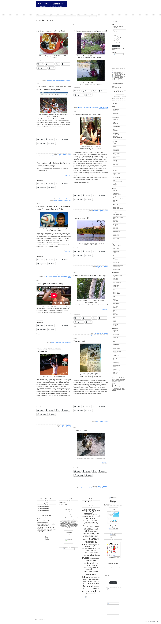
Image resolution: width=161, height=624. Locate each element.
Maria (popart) (116, 303)
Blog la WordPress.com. (40, 619)
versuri (91, 589)
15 (125, 96)
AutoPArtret (86, 512)
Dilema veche (115, 221)
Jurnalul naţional (95, 423)
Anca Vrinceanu (116, 334)
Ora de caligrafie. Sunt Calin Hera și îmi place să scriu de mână (46, 524)
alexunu (114, 247)
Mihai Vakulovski (116, 231)
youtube (69, 342)
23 (112, 100)
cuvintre (114, 283)
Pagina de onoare (116, 31)
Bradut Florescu (116, 193)
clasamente (94, 524)
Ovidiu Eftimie (116, 164)
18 (116, 98)
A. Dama (114, 143)
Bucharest (84, 516)
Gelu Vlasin (115, 225)
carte (96, 519)
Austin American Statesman (88, 422)
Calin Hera (89, 518)
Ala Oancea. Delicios (117, 245)
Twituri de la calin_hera (116, 87)
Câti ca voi (115, 345)
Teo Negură (115, 324)
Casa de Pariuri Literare (118, 217)
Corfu (97, 526)
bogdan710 (115, 337)
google (91, 546)
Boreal (114, 191)
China (94, 520)
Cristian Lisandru (116, 125)
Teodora (62, 520)
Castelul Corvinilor (87, 520)
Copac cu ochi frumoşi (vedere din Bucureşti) (90, 275)
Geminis (114, 154)
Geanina (66, 525)
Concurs (68, 16)
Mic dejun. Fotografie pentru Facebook (51, 30)
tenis (66, 342)
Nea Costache (116, 163)
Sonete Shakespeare (117, 137)
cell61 (63, 523)
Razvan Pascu (116, 207)
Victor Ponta (48, 379)
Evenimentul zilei (104, 422)
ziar (107, 423)
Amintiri (38, 16)
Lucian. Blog (115, 200)
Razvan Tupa (115, 236)
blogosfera (89, 514)
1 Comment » (105, 333)
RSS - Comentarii (63, 504)
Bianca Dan (115, 279)
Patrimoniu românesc (117, 203)
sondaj (94, 581)
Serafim (114, 165)
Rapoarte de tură (116, 205)
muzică (99, 211)
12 (118, 96)
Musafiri (85, 558)
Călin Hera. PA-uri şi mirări (51, 3)
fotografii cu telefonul (60, 80)
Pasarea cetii (115, 366)
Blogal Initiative (94, 512)
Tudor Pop (69, 526)
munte (98, 555)
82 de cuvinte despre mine (118, 26)
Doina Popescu (116, 149)
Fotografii (49, 16)
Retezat (85, 579)
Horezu (95, 546)
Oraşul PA (114, 385)
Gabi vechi (62, 525)
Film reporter (115, 224)
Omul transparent (116, 381)
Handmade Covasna (117, 256)
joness (66, 524)
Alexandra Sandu (116, 171)
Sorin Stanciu (115, 185)
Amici (94, 210)
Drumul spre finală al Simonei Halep (50, 283)
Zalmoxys (115, 373)
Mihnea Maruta (116, 113)
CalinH (115, 74)
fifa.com (59, 116)
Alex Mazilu (115, 170)
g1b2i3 (114, 151)
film (90, 536)
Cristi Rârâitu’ (115, 349)
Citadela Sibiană (116, 348)
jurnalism (89, 423)
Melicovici (115, 307)
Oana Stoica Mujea (117, 134)
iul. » (116, 103)
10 (114, 96)
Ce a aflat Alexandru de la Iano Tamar (87, 114)
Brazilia (55, 200)
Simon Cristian (116, 322)
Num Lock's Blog (116, 362)
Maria (114, 301)
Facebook (49, 80)
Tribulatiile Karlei (116, 370)
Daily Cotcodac (116, 251)
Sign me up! (115, 46)
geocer (114, 295)
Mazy (114, 201)
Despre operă (116, 110)
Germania (69, 155)
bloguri (96, 514)
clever (76, 523)
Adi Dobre (115, 107)
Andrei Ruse (115, 278)
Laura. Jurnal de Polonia (118, 198)
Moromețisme (115, 161)
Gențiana (39, 519)
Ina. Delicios (115, 259)
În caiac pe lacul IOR (81, 218)
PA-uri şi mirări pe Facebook (117, 83)
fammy (114, 289)
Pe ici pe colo (115, 204)
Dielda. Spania (116, 285)
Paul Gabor (115, 136)
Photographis (115, 183)
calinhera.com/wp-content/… (43, 506)
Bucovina (89, 516)
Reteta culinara (116, 263)
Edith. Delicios (116, 252)
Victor (68, 522)
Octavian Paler (116, 234)
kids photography (116, 177)
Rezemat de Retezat (118, 77)
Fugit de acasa (116, 355)
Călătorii (43, 16)
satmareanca (71, 520)
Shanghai (89, 581)
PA (113, 30)
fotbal (65, 155)
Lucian (114, 180)
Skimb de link (115, 33)
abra (61, 523)
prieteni (95, 572)
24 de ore (114, 384)
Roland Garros (54, 342)
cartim (114, 341)
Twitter (113, 86)
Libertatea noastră (118, 73)
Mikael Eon (115, 310)
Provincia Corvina (116, 235)
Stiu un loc (115, 210)
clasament (87, 524)
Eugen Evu (68, 527)
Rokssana (115, 318)
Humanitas (115, 229)
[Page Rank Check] (113, 528)
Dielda (114, 197)
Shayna (114, 320)
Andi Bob (67, 519)
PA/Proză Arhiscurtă (61, 16)
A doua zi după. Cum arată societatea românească (43, 521)
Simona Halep (61, 342)
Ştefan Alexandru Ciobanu (118, 139)
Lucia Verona (115, 300)
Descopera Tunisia (117, 196)
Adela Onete (115, 119)
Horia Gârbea (115, 228)
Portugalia (69, 156)
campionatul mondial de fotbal (48, 155)
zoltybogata (115, 375)
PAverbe (114, 382)
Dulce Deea (115, 286)
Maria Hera (115, 261)
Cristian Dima (115, 123)
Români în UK (116, 368)
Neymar (69, 277)
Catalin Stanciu (116, 342)
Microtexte (74, 526)
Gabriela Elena (116, 292)
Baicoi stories (115, 249)
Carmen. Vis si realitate (118, 340)
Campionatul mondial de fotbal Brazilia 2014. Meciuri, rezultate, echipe (53, 164)
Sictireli (114, 321)
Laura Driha (115, 158)
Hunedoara (86, 548)
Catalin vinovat (116, 344)
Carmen (114, 338)
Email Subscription (115, 36)
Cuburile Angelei (116, 126)
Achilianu (115, 274)
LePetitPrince (115, 132)
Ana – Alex (115, 333)
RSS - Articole (62, 502)
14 (123, 96)
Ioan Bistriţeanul (72, 519)
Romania (91, 579)
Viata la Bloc (61, 79)
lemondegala (65, 521)
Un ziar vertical (79, 341)
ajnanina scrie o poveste (118, 120)
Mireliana (114, 313)
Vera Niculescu (116, 241)
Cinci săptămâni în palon (117, 386)
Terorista (65, 526)
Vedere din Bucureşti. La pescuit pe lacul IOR (90, 30)
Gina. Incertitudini (116, 156)
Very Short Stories (116, 269)
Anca (114, 122)
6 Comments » (105, 106)
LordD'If (114, 299)
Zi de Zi (96, 591)
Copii (94, 526)
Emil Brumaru (115, 127)
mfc (89, 56)
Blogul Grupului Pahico (118, 214)
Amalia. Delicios (116, 248)
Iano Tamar (95, 211)
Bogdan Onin (115, 281)
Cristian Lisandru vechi (70, 523)
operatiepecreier (116, 365)
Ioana (114, 297)
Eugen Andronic (116, 176)
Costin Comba (116, 174)
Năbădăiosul (115, 314)
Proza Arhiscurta (89, 576)
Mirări (54, 16)
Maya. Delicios (116, 262)
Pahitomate (70, 524)
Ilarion (92, 548)
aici (124, 68)
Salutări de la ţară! (80, 430)
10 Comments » (104, 266)
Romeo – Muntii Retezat (118, 208)
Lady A (114, 157)
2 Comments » (68, 79)
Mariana (114, 304)
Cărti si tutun (115, 220)
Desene (93, 529)
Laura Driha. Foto (116, 178)
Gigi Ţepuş (115, 356)
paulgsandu (115, 315)
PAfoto (113, 383)
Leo (70, 521)
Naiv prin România (116, 114)
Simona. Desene (116, 266)
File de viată (115, 354)
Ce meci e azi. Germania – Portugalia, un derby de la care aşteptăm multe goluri (54, 88)
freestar (114, 290)
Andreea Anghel (116, 173)
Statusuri (114, 369)
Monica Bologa (116, 133)
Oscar (98, 558)
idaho (114, 258)
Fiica (114, 254)
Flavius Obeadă (116, 150)
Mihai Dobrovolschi (117, 308)
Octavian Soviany (116, 363)
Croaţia (62, 276)
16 (112, 98)
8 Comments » (105, 486)
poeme (96, 567)
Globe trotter (115, 227)
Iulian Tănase (116, 130)
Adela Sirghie (115, 330)
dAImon (114, 146)
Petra (114, 317)
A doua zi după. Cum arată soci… (119, 75)
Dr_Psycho (62, 524)
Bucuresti (95, 516)
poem (92, 567)
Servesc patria (88, 16)
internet (87, 550)
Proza (83, 16)
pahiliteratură (88, 565)
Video (94, 16)
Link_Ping (115, 358)
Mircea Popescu (116, 311)
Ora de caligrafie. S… (118, 72)
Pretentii (106, 211)
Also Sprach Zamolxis (117, 275)
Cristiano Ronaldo (59, 155)
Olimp (94, 558)
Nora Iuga (115, 232)
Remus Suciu (115, 184)
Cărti (114, 218)
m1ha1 (114, 359)
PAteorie (73, 16)
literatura (93, 550)
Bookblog (115, 215)
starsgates (66, 520)
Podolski (64, 156)
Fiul (113, 255)
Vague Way (115, 372)
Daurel (114, 147)
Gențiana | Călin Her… (119, 76)
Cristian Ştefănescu (117, 282)
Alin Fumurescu (116, 109)
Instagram (97, 548)
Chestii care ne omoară (118, 347)
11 (116, 96)
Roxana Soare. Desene (118, 265)
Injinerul (114, 296)
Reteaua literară (116, 238)
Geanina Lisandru (116, 153)
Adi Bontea (115, 331)
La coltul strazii (116, 112)
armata (97, 510)
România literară (116, 239)
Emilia (114, 288)
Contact (115, 27)
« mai (113, 103)
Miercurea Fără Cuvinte (97, 107)
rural (107, 487)
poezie (88, 569)
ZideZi (60, 154)
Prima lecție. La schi (118, 79)
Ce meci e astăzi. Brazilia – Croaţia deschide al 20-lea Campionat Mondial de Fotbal (53, 207)
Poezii (79, 16)
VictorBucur (72, 522)
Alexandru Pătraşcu (87, 211)
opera (102, 211)
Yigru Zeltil (115, 325)
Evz (95, 531)
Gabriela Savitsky (116, 293)
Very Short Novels (116, 268)
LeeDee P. (115, 160)
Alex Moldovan (116, 144)
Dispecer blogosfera (117, 351)
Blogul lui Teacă (116, 335)
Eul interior (115, 352)
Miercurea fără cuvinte (117, 181)
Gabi (114, 129)
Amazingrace (115, 190)
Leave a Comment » (66, 154)
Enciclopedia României (117, 222)
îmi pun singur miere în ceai (91, 593)
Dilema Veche (97, 422)
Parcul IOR (105, 107)
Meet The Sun (116, 306)
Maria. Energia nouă (117, 361)
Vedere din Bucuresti (103, 108)
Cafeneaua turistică (117, 194)
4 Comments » (68, 425)
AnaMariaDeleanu (116, 276)
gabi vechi (75, 524)
